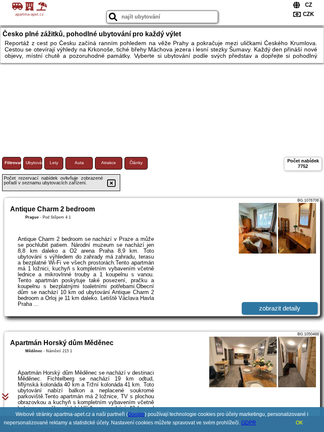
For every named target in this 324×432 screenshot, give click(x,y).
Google (136, 414)
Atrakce (108, 162)
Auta (79, 162)
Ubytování (34, 162)
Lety (54, 162)
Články (136, 162)
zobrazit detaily (279, 308)
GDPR (248, 423)
